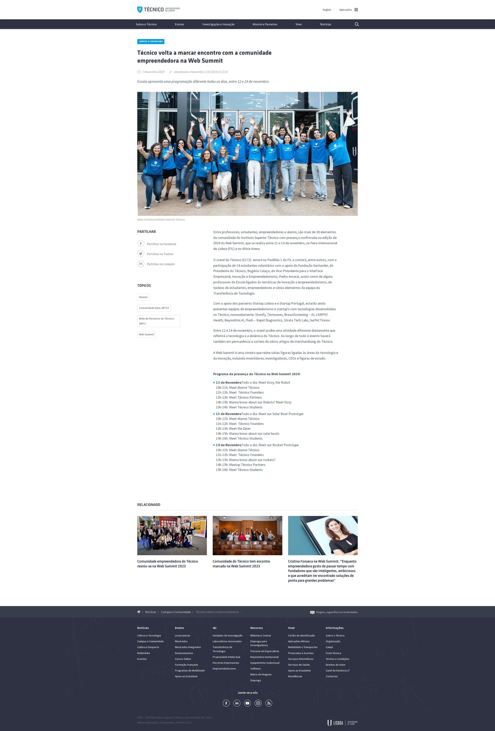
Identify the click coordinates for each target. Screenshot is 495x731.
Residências (295, 676)
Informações (334, 628)
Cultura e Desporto (148, 647)
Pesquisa (354, 24)
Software (255, 668)
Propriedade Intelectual (226, 657)
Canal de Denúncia (336, 670)
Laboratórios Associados (227, 641)
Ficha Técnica (333, 653)
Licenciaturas (182, 635)
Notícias (325, 24)
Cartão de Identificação (301, 635)
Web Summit (146, 334)
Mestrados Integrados (188, 647)
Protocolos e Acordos (301, 653)
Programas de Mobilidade (190, 670)
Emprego (255, 680)
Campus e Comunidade (151, 41)
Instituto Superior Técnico (169, 717)
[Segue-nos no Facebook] (226, 703)
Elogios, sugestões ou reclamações (337, 612)
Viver (299, 24)
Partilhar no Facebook (161, 244)
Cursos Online (183, 659)
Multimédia (143, 653)
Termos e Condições (337, 659)
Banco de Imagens (261, 674)
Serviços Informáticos (300, 659)
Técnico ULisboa (158, 10)
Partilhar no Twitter (160, 254)
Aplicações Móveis (299, 641)
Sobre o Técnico (146, 24)
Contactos (332, 676)
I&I (214, 628)
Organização (333, 641)
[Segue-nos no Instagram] (258, 703)
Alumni (143, 297)
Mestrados (181, 641)
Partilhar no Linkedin (161, 264)
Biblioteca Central (260, 635)
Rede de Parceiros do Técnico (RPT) (156, 321)
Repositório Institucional (264, 657)
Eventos (142, 659)
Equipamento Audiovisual (264, 662)
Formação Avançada (186, 664)
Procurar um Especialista (264, 651)
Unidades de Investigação (227, 635)
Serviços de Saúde (299, 664)
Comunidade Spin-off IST (154, 308)
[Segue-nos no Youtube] (247, 703)
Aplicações (345, 9)
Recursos (256, 628)
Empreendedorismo (224, 668)
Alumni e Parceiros (265, 24)
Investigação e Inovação (218, 24)
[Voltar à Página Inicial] (139, 612)
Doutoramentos (184, 653)
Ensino (179, 24)
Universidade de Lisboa (198, 717)
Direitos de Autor (336, 664)
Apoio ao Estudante (186, 676)
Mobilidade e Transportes (303, 647)
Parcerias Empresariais (226, 662)
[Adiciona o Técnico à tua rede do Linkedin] (237, 703)
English (327, 9)
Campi (329, 647)
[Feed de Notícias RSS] (269, 703)
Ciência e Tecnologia (149, 635)
